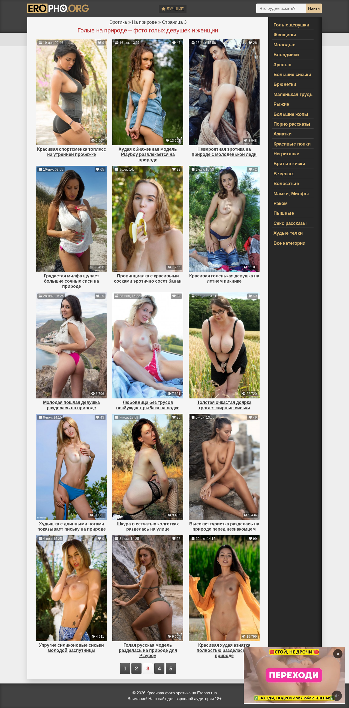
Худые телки (288, 233)
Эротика (118, 22)
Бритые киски (289, 163)
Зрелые (282, 64)
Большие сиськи (292, 74)
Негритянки (286, 153)
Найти (314, 8)
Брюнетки (284, 84)
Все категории (289, 243)
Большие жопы (290, 114)
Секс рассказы (290, 223)
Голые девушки (291, 25)
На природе (144, 22)
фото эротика (178, 693)
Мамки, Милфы (291, 193)
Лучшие (175, 9)
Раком (280, 203)
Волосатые (286, 183)
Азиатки (282, 134)
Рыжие (281, 104)
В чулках (283, 173)
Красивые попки (292, 144)
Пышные (283, 213)
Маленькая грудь (292, 94)
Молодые (284, 44)
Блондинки (286, 54)
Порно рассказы (291, 124)
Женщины (284, 34)
